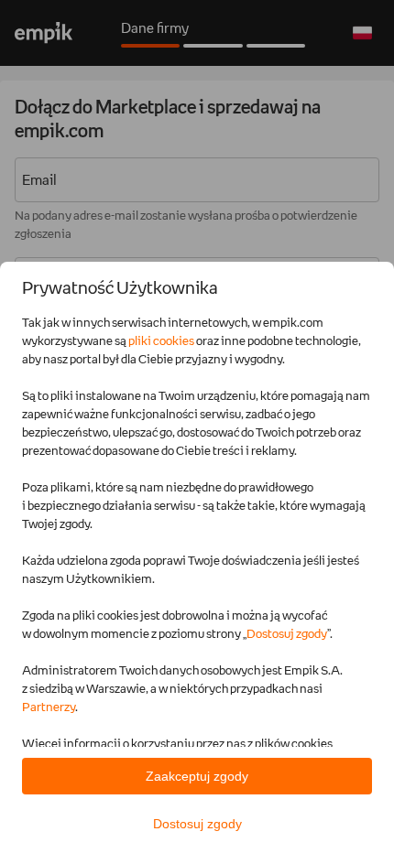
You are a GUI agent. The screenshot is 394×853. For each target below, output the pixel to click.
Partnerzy (48, 706)
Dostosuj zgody (286, 633)
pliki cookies (161, 340)
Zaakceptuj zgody (197, 776)
